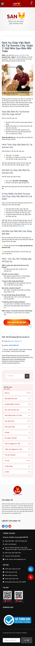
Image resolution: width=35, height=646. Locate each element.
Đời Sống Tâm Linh (11, 399)
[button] (2, 3)
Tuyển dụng (8, 466)
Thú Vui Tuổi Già (10, 455)
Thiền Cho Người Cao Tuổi (13, 449)
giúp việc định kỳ (21, 55)
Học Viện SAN (9, 421)
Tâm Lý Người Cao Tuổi (12, 444)
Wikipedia (21, 226)
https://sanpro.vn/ (16, 341)
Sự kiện (7, 432)
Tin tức (7, 461)
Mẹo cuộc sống (10, 427)
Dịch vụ (7, 393)
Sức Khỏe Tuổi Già (11, 438)
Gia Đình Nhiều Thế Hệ (12, 404)
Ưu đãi (7, 472)
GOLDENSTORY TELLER (13, 415)
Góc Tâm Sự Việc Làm (12, 410)
